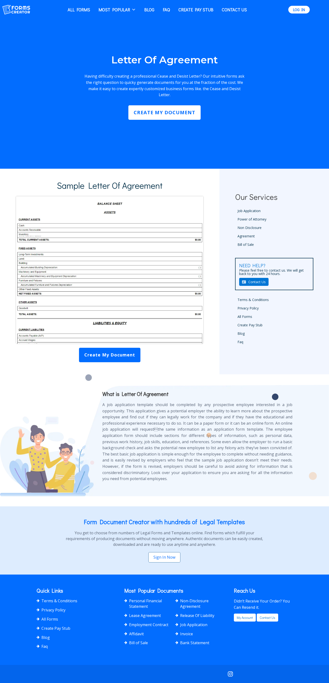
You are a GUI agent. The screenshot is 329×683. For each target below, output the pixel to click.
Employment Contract (148, 624)
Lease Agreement (145, 615)
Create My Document (164, 112)
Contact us (267, 617)
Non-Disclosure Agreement (194, 603)
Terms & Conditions (253, 299)
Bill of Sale (245, 244)
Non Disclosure (249, 227)
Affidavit (136, 633)
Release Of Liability (197, 615)
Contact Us (234, 10)
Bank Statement (194, 642)
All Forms (79, 10)
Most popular (114, 10)
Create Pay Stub (195, 10)
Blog (149, 10)
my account (245, 617)
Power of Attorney (251, 219)
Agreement (246, 236)
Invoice (186, 633)
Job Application (249, 210)
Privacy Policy (248, 308)
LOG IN (299, 9)
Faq (166, 10)
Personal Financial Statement (145, 603)
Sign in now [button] (164, 557)
